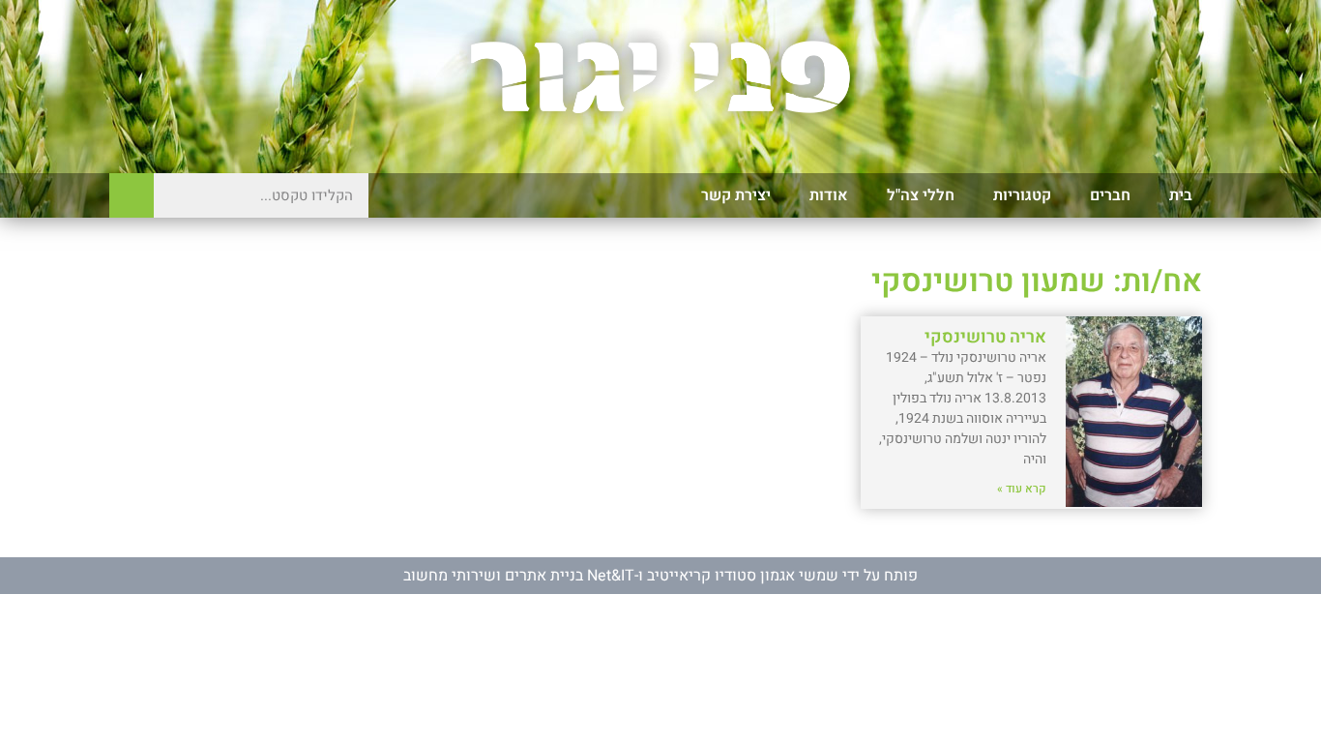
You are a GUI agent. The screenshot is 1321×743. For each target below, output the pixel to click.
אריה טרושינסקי (985, 337)
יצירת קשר (736, 195)
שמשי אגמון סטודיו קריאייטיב (742, 575)
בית (1180, 195)
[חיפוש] (131, 195)
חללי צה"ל (920, 195)
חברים (1110, 195)
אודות (828, 195)
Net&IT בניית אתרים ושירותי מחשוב (518, 575)
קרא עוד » (1021, 488)
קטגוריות (1022, 195)
